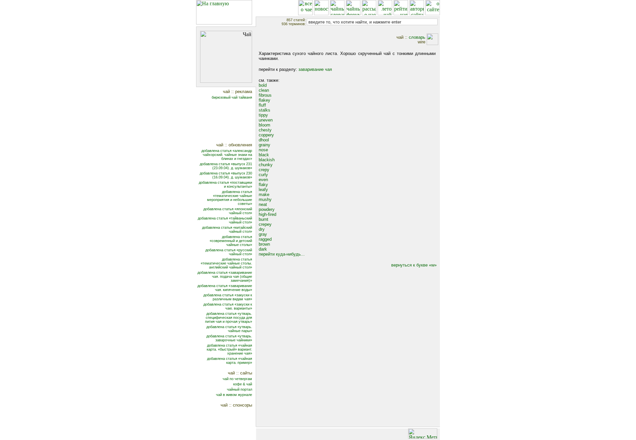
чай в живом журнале (234, 395)
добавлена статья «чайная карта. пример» (229, 361)
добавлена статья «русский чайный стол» (228, 252)
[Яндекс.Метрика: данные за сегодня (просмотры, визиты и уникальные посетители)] (422, 433)
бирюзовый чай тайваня (232, 97)
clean (264, 90)
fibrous (265, 95)
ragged (265, 239)
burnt (263, 219)
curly (263, 174)
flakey (264, 100)
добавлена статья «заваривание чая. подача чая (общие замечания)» (224, 276)
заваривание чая (315, 69)
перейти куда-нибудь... (282, 254)
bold (263, 85)
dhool (264, 139)
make (264, 194)
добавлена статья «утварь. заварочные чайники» (229, 338)
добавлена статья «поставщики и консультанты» (225, 184)
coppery (266, 134)
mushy (265, 199)
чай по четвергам (237, 379)
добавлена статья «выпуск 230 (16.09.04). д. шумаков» (226, 175)
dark (263, 249)
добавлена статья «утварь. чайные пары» (229, 329)
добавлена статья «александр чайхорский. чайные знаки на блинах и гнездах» (226, 155)
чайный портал (239, 389)
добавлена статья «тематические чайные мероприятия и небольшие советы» (229, 198)
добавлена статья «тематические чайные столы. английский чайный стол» (226, 263)
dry (262, 229)
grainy (264, 144)
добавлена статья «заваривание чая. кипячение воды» (224, 288)
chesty (265, 129)
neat (263, 204)
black (264, 154)
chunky (266, 164)
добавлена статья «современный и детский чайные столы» (231, 241)
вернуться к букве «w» (414, 265)
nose (263, 149)
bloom (264, 124)
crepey (265, 224)
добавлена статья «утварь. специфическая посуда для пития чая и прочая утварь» (228, 317)
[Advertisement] (230, 121)
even (263, 179)
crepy (264, 169)
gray (263, 234)
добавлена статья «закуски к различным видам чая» (227, 297)
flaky (263, 184)
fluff (262, 105)
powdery (267, 209)
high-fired (267, 214)
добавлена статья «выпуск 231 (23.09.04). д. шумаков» (226, 166)
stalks (264, 110)
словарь (417, 37)
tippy (263, 115)
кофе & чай (242, 384)
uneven (266, 120)
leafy (263, 189)
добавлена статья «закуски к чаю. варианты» (227, 306)
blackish (267, 159)
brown (264, 244)
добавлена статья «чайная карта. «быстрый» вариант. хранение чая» (229, 349)
